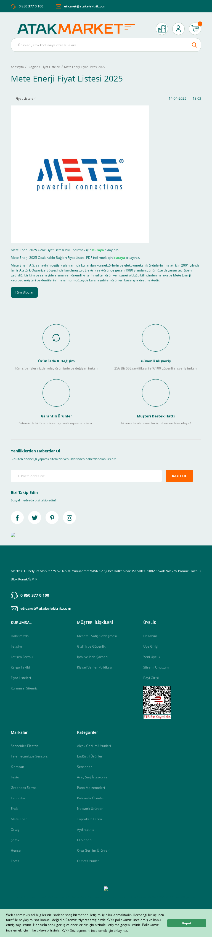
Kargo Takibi (20, 667)
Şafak (15, 840)
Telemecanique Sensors (29, 756)
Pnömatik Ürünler (90, 798)
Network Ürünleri (90, 808)
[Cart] (195, 29)
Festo (15, 777)
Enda (14, 808)
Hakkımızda (20, 636)
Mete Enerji (19, 819)
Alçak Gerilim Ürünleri (94, 745)
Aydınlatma (85, 829)
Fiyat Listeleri (21, 677)
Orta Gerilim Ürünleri (93, 850)
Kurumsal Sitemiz (24, 688)
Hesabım (150, 636)
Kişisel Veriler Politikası (94, 667)
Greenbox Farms (23, 787)
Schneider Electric (24, 745)
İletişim (16, 646)
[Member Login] (178, 29)
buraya (98, 250)
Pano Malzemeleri (91, 787)
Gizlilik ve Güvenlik (91, 646)
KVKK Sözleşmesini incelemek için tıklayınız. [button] (95, 930)
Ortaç (15, 829)
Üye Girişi (150, 646)
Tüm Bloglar (24, 292)
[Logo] (79, 28)
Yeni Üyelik (151, 656)
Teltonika (18, 798)
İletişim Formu (22, 656)
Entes (15, 861)
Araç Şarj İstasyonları (93, 777)
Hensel (16, 850)
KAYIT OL (179, 476)
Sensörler (84, 766)
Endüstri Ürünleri (90, 756)
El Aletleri (84, 840)
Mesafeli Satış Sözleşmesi (97, 636)
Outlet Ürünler (88, 861)
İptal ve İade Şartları (92, 656)
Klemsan (17, 766)
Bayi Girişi (151, 677)
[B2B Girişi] (162, 29)
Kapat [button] (186, 923)
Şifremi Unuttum (156, 667)
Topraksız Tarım (89, 819)
